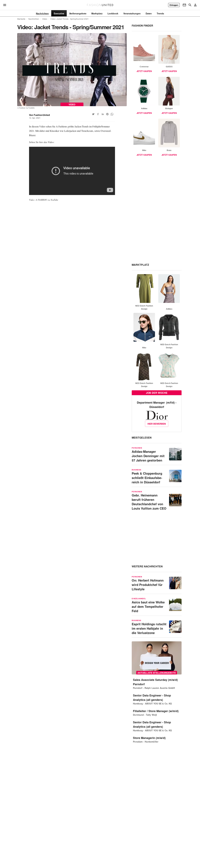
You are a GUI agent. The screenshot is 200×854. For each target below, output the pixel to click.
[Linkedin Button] (102, 114)
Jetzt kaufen (144, 71)
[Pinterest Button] (107, 114)
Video (44, 19)
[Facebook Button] (98, 114)
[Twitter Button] (93, 114)
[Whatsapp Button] (112, 114)
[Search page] (190, 5)
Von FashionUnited (39, 114)
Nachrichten (33, 19)
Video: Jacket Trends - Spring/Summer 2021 (69, 19)
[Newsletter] (184, 5)
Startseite (21, 19)
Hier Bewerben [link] (157, 423)
